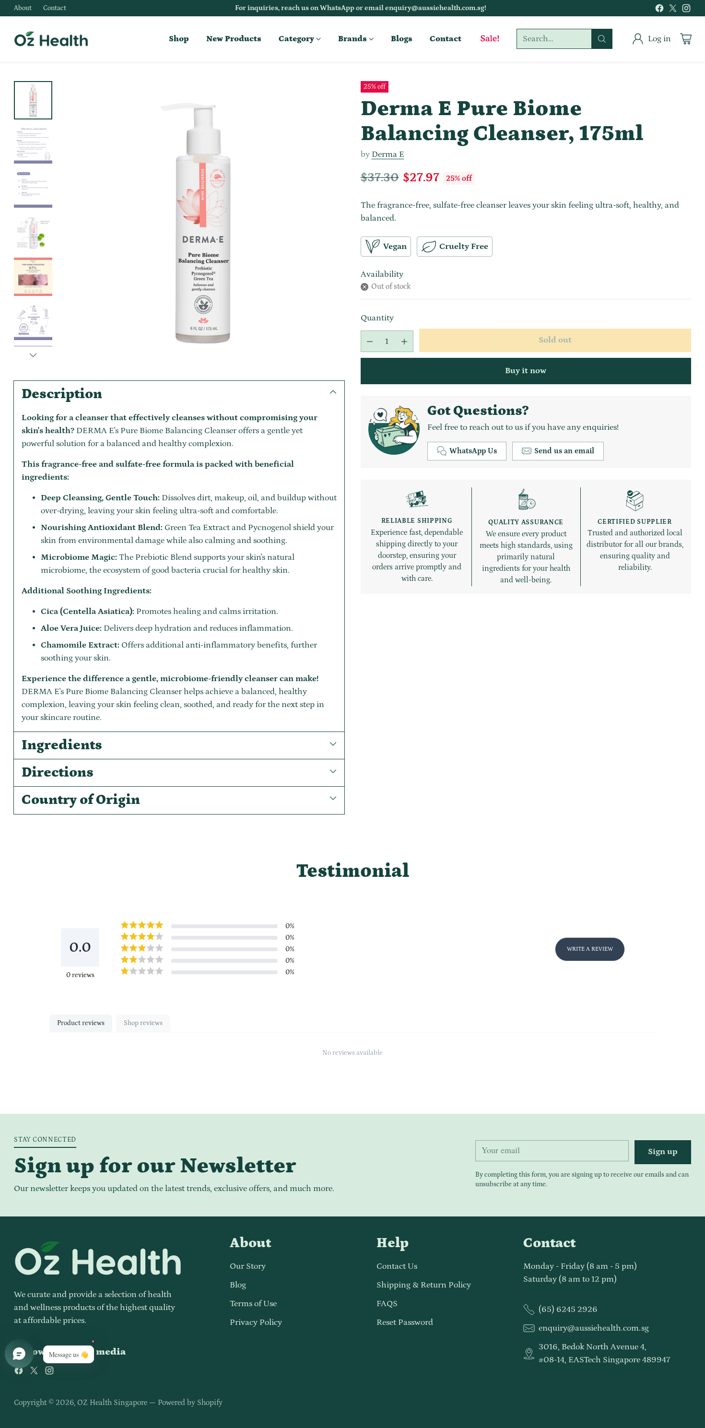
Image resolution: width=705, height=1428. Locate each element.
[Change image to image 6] (33, 321)
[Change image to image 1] (33, 100)
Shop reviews (143, 1023)
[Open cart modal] (686, 39)
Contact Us (396, 1266)
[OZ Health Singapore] (51, 39)
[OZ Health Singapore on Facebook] (659, 10)
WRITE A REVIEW (590, 949)
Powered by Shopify (190, 1402)
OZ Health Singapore (112, 1402)
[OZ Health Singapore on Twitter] (673, 10)
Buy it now (525, 371)
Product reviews (81, 1023)
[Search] (601, 39)
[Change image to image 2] (33, 144)
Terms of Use (253, 1304)
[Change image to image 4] (33, 232)
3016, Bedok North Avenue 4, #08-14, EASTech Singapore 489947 (604, 1353)
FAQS (387, 1304)
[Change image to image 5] (33, 277)
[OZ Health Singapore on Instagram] (686, 10)
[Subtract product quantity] (369, 341)
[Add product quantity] (404, 341)
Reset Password (404, 1322)
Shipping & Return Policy (423, 1285)
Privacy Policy (256, 1322)
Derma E (388, 154)
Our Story (248, 1266)
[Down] (33, 355)
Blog (238, 1285)
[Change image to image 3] (33, 188)
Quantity (377, 318)
